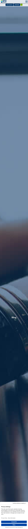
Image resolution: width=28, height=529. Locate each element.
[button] (26, 2)
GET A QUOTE (9, 4)
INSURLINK (17, 4)
